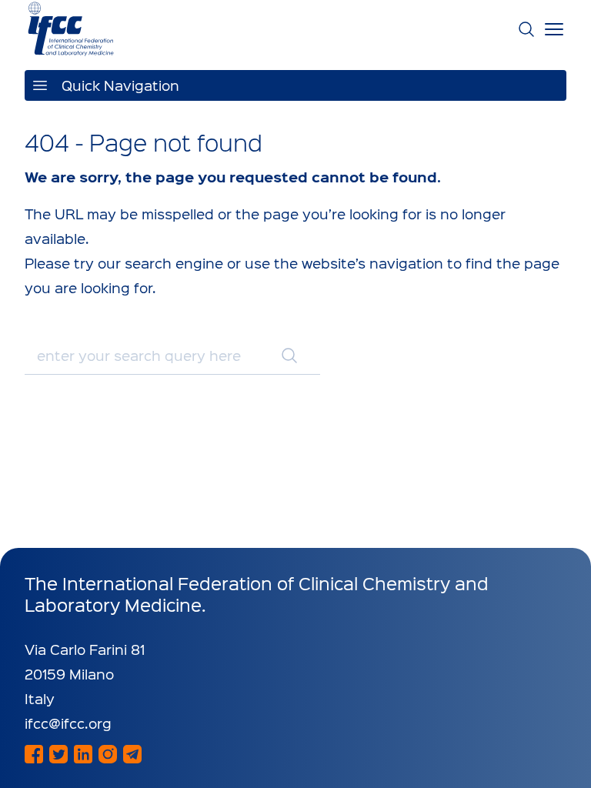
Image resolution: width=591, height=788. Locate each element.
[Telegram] (132, 754)
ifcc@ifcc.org (68, 723)
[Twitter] (58, 754)
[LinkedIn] (83, 754)
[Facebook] (34, 754)
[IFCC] (71, 29)
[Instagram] (107, 754)
